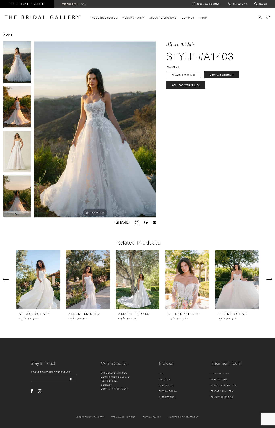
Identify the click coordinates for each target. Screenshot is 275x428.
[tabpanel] (17, 63)
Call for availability (186, 85)
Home (7, 34)
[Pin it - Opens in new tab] (146, 222)
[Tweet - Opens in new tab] (137, 222)
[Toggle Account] (260, 16)
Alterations (166, 397)
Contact (106, 385)
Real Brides (166, 385)
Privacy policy (152, 417)
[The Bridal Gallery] (42, 17)
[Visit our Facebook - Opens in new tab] (32, 391)
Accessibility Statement (184, 417)
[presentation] (38, 279)
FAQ (161, 373)
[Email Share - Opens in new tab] (154, 222)
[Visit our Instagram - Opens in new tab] (39, 391)
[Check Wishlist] (268, 17)
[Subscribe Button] (71, 379)
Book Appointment (222, 75)
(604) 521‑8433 (109, 381)
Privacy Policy (168, 391)
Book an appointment (114, 389)
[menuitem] (105, 18)
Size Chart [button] (173, 67)
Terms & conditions (123, 417)
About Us (165, 379)
